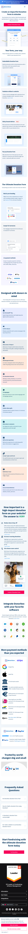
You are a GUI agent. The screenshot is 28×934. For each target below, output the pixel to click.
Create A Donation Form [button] (14, 24)
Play (14, 769)
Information (4, 891)
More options (4, 932)
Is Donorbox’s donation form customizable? (10, 816)
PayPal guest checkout (20, 741)
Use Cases (4, 895)
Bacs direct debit (12, 717)
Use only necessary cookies (14, 929)
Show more (22, 922)
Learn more (10, 98)
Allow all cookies (14, 925)
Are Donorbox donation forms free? (12, 798)
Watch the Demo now (15, 2)
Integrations (4, 898)
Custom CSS (8, 200)
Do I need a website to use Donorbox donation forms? (12, 825)
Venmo (11, 736)
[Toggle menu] (24, 7)
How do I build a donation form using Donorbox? (12, 807)
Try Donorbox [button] (14, 852)
